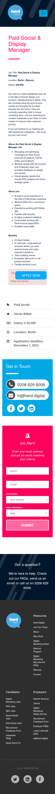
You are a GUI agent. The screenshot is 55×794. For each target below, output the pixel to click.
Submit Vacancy (41, 698)
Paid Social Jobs (14, 723)
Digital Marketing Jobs (13, 700)
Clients (36, 703)
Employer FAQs (40, 726)
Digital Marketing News (41, 642)
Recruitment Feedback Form (13, 729)
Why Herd (38, 636)
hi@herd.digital (40, 738)
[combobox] (27, 513)
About (36, 631)
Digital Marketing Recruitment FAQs (39, 661)
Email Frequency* (14, 507)
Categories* (12, 494)
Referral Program (37, 650)
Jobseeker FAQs (11, 737)
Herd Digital (39, 622)
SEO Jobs (10, 710)
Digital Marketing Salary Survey (40, 710)
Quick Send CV (13, 742)
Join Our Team (40, 627)
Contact (37, 674)
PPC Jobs (10, 706)
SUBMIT (27, 525)
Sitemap (37, 669)
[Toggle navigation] (43, 13)
